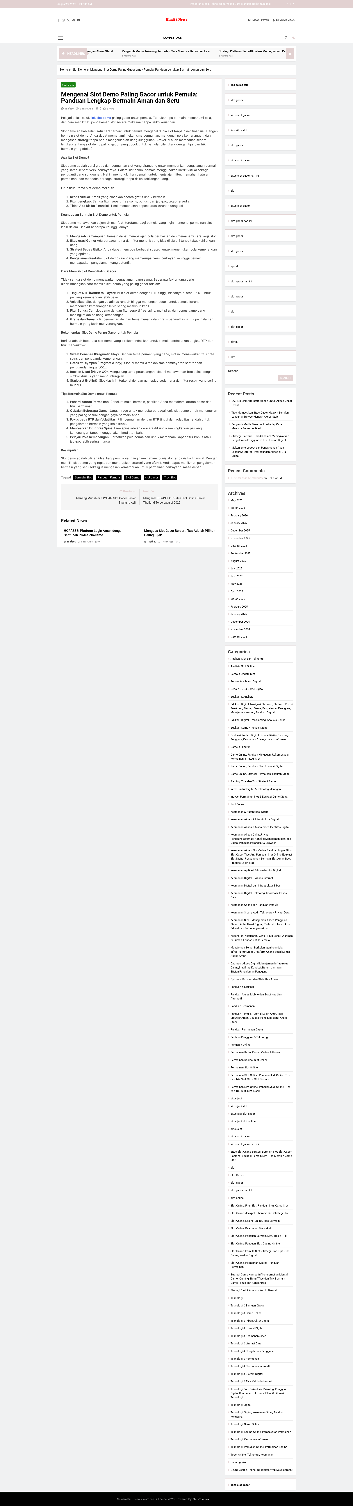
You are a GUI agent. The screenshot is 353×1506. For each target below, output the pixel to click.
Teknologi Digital (241, 1405)
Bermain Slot (83, 477)
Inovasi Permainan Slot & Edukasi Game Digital (259, 796)
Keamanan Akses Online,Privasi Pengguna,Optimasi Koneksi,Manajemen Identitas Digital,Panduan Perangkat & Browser (261, 839)
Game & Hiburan (240, 747)
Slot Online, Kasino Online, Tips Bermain (255, 1220)
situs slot (236, 1129)
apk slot (235, 266)
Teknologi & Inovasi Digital (247, 1328)
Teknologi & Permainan (245, 1358)
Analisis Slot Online (243, 666)
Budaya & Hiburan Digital (246, 681)
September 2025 (240, 553)
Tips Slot (170, 477)
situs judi (236, 1098)
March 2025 (238, 599)
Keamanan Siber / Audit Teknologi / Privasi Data (260, 912)
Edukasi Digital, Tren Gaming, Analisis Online (258, 720)
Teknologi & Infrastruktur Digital (250, 1320)
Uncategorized (239, 1462)
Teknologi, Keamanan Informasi (250, 1439)
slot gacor (151, 477)
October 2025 (239, 545)
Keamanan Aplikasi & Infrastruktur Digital (256, 870)
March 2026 (238, 507)
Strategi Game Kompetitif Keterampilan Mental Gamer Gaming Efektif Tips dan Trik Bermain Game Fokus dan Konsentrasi (259, 1278)
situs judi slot (239, 1106)
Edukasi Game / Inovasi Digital (249, 727)
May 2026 (236, 500)
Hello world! (275, 478)
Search (233, 371)
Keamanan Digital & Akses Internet (252, 878)
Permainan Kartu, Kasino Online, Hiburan (255, 1052)
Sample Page (172, 37)
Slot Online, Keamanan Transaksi (251, 1228)
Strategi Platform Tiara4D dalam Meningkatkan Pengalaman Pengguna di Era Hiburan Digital (214, 4)
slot (233, 190)
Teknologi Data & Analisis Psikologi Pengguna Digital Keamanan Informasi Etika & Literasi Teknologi (259, 1393)
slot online (237, 1198)
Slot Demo (68, 84)
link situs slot (239, 130)
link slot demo (101, 118)
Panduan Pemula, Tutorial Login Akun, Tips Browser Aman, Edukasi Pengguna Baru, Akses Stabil (259, 1018)
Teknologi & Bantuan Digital (247, 1305)
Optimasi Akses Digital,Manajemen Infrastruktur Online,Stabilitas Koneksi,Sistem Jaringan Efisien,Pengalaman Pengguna (260, 967)
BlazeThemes (200, 1499)
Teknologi (237, 1298)
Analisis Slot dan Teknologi (247, 658)
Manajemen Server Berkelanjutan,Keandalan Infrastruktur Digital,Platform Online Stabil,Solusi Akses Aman (260, 951)
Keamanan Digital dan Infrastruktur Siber (255, 885)
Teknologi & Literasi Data (246, 1343)
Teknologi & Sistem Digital (247, 1374)
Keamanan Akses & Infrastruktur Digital (255, 819)
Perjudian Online (240, 1044)
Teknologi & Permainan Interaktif (251, 1366)
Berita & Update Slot (243, 674)
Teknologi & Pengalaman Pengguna (252, 1351)
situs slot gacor (240, 115)
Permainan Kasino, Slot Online (249, 1060)
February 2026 (239, 515)
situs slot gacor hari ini (245, 175)
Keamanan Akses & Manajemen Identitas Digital (260, 827)
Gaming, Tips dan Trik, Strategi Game (253, 781)
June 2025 (237, 576)
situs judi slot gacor (243, 1113)
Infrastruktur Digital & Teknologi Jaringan (256, 789)
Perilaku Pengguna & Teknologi (249, 1037)
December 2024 (240, 621)
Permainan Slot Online (244, 1067)
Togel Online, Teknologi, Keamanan (252, 1454)
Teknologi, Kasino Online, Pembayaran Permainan (261, 1432)
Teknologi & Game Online (246, 1313)
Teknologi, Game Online (245, 1424)
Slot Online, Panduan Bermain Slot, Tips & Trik (259, 1236)
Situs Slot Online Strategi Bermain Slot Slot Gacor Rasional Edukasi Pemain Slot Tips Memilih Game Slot (261, 1156)
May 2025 (236, 583)
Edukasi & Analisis (242, 696)
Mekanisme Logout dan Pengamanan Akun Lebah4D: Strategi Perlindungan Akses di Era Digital (258, 452)
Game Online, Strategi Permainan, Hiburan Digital (260, 774)
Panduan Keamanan (243, 1006)
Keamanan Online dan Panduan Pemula (254, 904)
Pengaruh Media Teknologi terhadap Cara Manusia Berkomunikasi (120, 51)
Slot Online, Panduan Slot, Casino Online (255, 1243)
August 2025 (238, 561)
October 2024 (239, 637)
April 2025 (237, 591)
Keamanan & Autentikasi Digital (250, 812)
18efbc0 (69, 108)
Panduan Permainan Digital (247, 1029)
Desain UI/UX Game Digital (247, 689)
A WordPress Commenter (247, 478)
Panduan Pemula (108, 477)
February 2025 (239, 606)
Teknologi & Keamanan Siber (248, 1336)
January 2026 (239, 523)
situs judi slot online (243, 1121)
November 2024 (240, 629)
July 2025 (236, 568)
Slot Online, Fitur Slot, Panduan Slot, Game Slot (259, 1205)
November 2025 (240, 538)
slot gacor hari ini (241, 221)
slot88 (234, 341)
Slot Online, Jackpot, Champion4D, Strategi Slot (260, 1213)
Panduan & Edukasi (242, 986)
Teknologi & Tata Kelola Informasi (251, 1381)
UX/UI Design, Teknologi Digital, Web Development (262, 1470)
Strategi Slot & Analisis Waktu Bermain (254, 1290)
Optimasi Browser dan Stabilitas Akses (254, 979)
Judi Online (237, 804)
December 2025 (240, 530)
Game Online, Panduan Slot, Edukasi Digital (257, 766)
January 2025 (239, 614)
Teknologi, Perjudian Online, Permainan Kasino (259, 1447)
